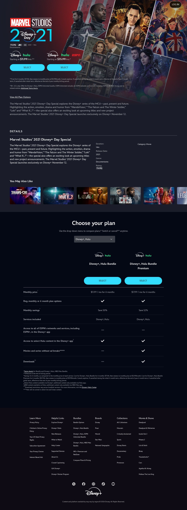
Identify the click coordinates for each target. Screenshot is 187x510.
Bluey (141, 451)
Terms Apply (28, 371)
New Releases (56, 434)
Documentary (121, 451)
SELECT (27, 67)
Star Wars (98, 440)
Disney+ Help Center (89, 387)
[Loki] (92, 195)
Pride (119, 457)
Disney (97, 422)
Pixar (97, 428)
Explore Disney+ (57, 422)
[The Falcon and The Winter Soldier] (125, 195)
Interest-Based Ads (36, 457)
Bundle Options (78, 422)
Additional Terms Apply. (29, 88)
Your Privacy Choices (37, 451)
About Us (54, 457)
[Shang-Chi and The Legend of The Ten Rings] (25, 195)
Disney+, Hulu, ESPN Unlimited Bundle (80, 435)
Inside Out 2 (143, 434)
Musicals (120, 428)
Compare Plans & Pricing (82, 460)
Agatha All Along (145, 468)
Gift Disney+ (55, 468)
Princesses (120, 463)
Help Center (55, 445)
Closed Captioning (57, 463)
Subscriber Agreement (37, 446)
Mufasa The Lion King (146, 474)
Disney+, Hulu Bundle (81, 428)
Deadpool (142, 422)
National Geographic (102, 445)
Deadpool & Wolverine (147, 428)
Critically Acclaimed (124, 434)
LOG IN (175, 4)
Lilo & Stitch (143, 445)
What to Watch (56, 440)
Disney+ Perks (56, 428)
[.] (73, 484)
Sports (119, 440)
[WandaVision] (159, 195)
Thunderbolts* (144, 457)
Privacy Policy (34, 422)
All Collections (122, 422)
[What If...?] (58, 195)
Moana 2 (142, 440)
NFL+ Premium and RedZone (80, 453)
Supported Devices (57, 451)
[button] (60, 418)
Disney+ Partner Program (60, 474)
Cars (140, 463)
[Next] (181, 195)
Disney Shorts (121, 445)
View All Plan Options (20, 97)
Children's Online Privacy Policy (38, 429)
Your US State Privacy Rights (37, 438)
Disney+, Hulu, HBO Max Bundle (82, 444)
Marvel (97, 434)
